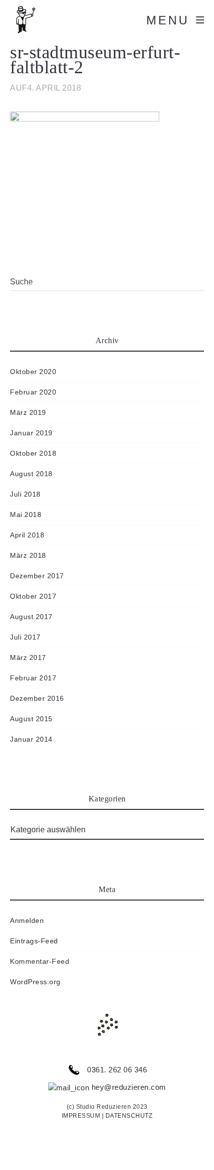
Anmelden (27, 920)
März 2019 (28, 412)
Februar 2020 (33, 392)
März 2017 (28, 657)
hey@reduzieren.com (127, 1087)
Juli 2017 (25, 637)
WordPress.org (35, 982)
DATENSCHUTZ (129, 1115)
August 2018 (31, 474)
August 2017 (31, 617)
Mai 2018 (25, 515)
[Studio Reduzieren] (40, 20)
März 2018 (28, 555)
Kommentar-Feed (39, 961)
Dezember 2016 (37, 698)
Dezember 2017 (37, 576)
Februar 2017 (33, 678)
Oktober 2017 (33, 596)
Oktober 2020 (33, 372)
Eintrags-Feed (34, 941)
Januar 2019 (31, 433)
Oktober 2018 (33, 453)
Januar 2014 (31, 739)
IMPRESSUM (81, 1115)
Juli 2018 (25, 494)
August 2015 (31, 719)
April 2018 (27, 535)
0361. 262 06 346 (116, 1069)
